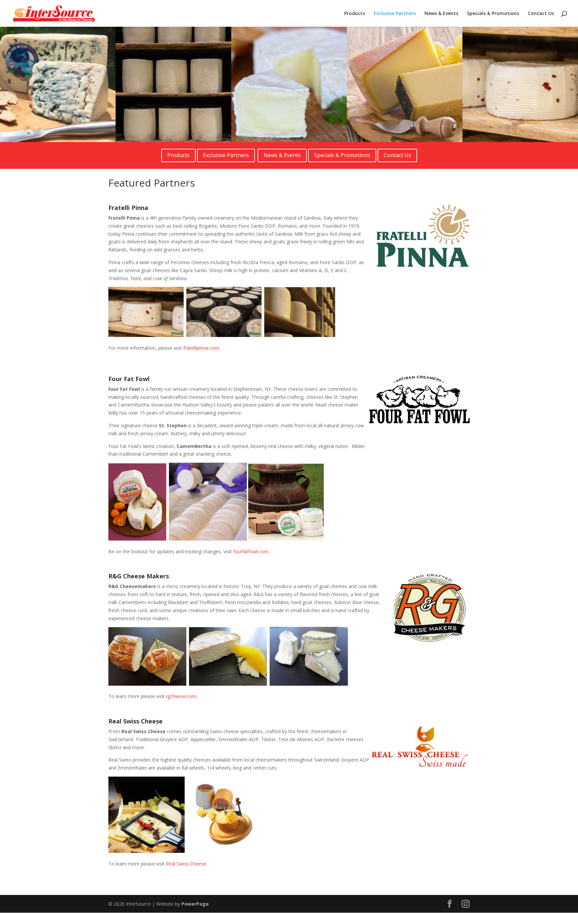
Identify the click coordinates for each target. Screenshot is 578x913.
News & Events (441, 13)
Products (354, 13)
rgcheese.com (181, 696)
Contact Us (541, 13)
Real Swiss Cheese (186, 864)
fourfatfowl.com (250, 551)
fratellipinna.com (201, 348)
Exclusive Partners (395, 13)
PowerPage (195, 904)
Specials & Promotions (493, 13)
